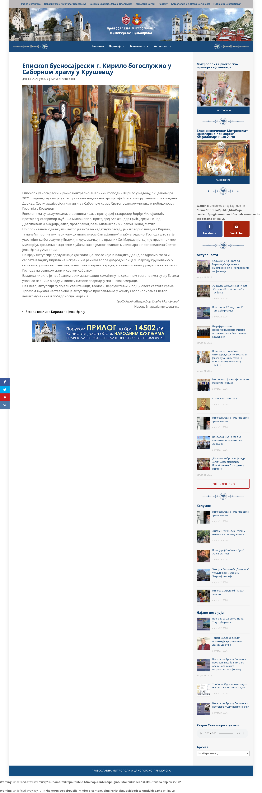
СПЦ (72, 79)
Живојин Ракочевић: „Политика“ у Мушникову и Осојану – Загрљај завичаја (230, 573)
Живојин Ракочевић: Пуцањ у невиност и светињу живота (228, 532)
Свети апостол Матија (224, 398)
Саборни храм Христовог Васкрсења (65, 4)
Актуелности (162, 46)
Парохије (115, 46)
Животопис (223, 180)
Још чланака (223, 483)
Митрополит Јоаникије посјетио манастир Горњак (230, 381)
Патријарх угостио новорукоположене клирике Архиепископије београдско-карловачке (229, 331)
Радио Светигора (31, 4)
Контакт (163, 4)
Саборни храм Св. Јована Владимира (111, 4)
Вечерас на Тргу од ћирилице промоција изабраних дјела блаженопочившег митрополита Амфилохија (229, 664)
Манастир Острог (145, 4)
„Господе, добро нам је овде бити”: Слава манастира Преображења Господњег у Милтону (228, 463)
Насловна (97, 46)
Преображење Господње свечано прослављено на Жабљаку (227, 440)
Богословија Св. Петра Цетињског (190, 4)
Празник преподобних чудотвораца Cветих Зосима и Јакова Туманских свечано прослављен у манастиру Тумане (229, 358)
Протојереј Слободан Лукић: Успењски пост (228, 551)
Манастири (137, 46)
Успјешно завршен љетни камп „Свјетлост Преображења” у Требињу (230, 289)
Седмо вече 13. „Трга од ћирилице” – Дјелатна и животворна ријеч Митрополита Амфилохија (230, 266)
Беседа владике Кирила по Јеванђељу (55, 311)
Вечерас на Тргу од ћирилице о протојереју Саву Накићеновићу (230, 705)
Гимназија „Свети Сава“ (227, 4)
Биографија (223, 110)
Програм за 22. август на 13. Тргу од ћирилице (228, 309)
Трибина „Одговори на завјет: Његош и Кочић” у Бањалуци (229, 685)
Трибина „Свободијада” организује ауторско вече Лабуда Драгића (227, 641)
